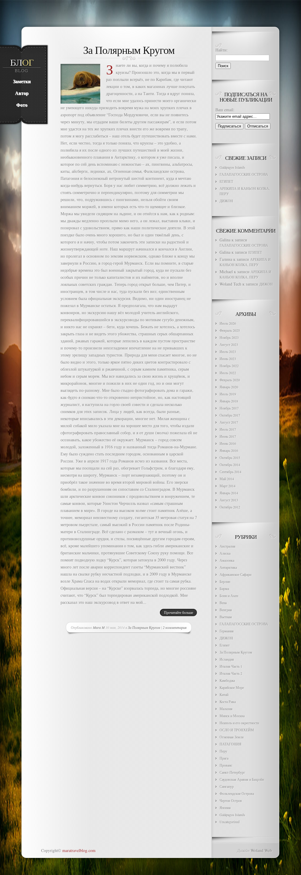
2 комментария (175, 627)
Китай (224, 694)
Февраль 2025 (230, 330)
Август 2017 (229, 422)
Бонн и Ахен (229, 595)
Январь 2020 (229, 387)
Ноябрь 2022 (229, 365)
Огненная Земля (232, 737)
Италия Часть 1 (231, 666)
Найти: (221, 50)
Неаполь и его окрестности (239, 722)
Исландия (227, 659)
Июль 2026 (228, 323)
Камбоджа (227, 680)
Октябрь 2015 (230, 457)
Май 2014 (227, 478)
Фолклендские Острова (237, 793)
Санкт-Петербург (232, 772)
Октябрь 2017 (230, 415)
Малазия (226, 708)
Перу (223, 751)
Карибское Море (232, 687)
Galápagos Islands (232, 167)
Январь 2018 (229, 401)
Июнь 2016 (228, 443)
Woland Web (261, 850)
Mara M (99, 627)
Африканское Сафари (235, 574)
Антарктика (228, 567)
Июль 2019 (228, 394)
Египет (225, 645)
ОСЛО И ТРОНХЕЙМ (237, 729)
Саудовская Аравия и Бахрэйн (242, 779)
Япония (225, 807)
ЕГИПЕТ (226, 181)
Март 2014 (227, 485)
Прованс (226, 765)
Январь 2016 (229, 450)
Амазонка (227, 560)
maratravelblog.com (79, 850)
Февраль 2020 (230, 379)
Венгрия (226, 609)
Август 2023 (229, 344)
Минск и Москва (232, 715)
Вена (223, 602)
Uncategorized (230, 821)
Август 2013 (229, 500)
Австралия (227, 546)
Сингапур (227, 786)
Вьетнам (226, 616)
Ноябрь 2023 (229, 337)
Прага (224, 758)
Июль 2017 (228, 429)
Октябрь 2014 (230, 464)
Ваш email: (225, 109)
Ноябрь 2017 (229, 408)
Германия (227, 631)
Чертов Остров (231, 800)
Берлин (225, 581)
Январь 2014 (229, 492)
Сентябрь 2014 (230, 471)
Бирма (224, 588)
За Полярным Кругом (129, 50)
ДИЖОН (226, 200)
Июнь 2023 (228, 358)
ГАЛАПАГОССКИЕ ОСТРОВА (244, 174)
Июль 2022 (228, 372)
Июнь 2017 (228, 436)
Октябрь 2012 (230, 507)
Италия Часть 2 (231, 673)
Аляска (225, 553)
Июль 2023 (228, 351)
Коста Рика (228, 701)
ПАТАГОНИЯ (230, 744)
